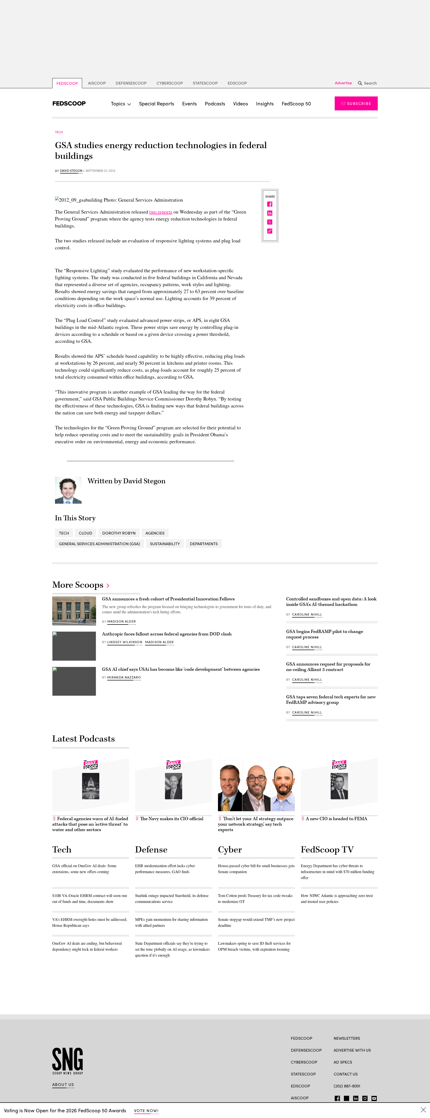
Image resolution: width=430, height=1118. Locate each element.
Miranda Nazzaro (124, 677)
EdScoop (237, 83)
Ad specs (343, 1062)
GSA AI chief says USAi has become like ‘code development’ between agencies (181, 669)
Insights (265, 103)
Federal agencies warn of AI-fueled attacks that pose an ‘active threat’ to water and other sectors (90, 824)
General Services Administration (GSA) (99, 543)
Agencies (155, 533)
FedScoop (67, 83)
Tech (64, 533)
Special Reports (156, 103)
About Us (63, 1084)
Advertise (343, 82)
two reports (160, 211)
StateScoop (205, 83)
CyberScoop (170, 83)
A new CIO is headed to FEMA (336, 819)
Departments (204, 543)
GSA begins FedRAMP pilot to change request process (324, 634)
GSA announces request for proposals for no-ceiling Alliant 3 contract (328, 667)
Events (189, 103)
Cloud (85, 533)
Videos (240, 103)
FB (336, 1097)
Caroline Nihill (307, 614)
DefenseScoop (131, 83)
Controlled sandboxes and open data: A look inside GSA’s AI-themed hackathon (331, 602)
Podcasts (215, 103)
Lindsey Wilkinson (124, 642)
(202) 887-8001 (347, 1085)
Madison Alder (121, 621)
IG (363, 1097)
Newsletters (347, 1038)
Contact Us (346, 1073)
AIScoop (97, 83)
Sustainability (165, 543)
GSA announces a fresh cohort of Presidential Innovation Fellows (168, 599)
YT (373, 1097)
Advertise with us (352, 1050)
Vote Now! (146, 1110)
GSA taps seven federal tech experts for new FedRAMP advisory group (331, 700)
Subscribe (359, 103)
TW (346, 1097)
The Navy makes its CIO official (171, 819)
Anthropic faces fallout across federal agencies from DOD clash (167, 634)
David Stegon (71, 171)
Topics (118, 103)
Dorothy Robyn (119, 533)
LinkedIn (355, 1097)
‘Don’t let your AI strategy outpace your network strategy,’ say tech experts (255, 824)
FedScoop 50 (296, 103)
